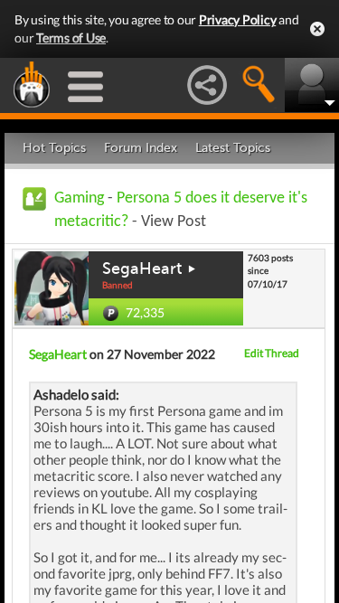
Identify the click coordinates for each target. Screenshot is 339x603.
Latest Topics (232, 147)
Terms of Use (71, 37)
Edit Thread (271, 353)
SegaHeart (142, 268)
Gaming (79, 198)
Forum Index (140, 147)
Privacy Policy (238, 19)
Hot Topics (54, 147)
